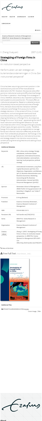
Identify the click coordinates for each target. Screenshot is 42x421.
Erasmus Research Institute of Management (16, 36)
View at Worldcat (7, 248)
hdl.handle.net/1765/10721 (26, 215)
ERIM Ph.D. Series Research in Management (16, 38)
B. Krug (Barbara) (22, 197)
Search (35, 43)
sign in (38, 30)
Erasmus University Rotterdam (27, 202)
